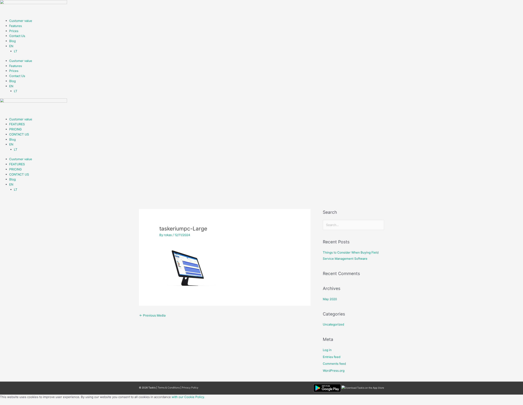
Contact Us (17, 36)
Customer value (20, 21)
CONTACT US (19, 134)
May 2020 (330, 299)
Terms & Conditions (169, 387)
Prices (13, 31)
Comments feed (334, 364)
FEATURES (17, 124)
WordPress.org (333, 371)
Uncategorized (333, 324)
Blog (12, 41)
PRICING (15, 129)
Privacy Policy (190, 387)
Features (15, 26)
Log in (327, 350)
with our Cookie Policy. (188, 397)
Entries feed (331, 357)
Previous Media (152, 315)
